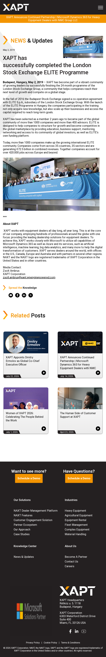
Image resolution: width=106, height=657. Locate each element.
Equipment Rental (75, 520)
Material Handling (75, 534)
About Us (70, 546)
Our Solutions (22, 500)
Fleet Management (76, 524)
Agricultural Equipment (78, 515)
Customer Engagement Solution (33, 520)
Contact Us (71, 561)
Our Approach (22, 529)
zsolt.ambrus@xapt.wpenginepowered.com (29, 277)
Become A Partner (76, 556)
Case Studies (22, 534)
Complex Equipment (77, 529)
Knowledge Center (25, 546)
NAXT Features (23, 515)
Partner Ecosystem (25, 524)
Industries (71, 500)
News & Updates (24, 556)
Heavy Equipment (75, 510)
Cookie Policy (50, 642)
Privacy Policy (33, 642)
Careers (69, 566)
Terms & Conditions (70, 642)
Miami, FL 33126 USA (78, 617)
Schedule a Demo (28, 478)
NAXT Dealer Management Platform (36, 510)
